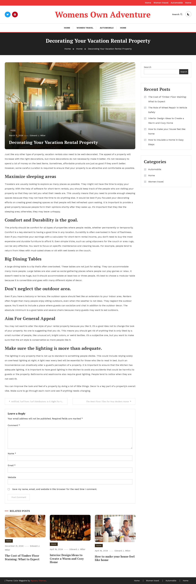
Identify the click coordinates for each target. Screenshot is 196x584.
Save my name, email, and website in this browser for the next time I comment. (54, 489)
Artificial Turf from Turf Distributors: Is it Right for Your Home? (39, 401)
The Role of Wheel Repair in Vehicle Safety (167, 110)
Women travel (161, 2)
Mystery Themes (38, 581)
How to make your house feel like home (115, 558)
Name (12, 453)
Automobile (177, 2)
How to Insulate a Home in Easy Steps (166, 142)
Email (11, 465)
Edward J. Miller (37, 135)
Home (148, 2)
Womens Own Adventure (103, 14)
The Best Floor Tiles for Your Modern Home (107, 401)
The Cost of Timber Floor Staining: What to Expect (22, 557)
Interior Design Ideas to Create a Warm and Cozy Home (67, 558)
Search (175, 14)
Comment (14, 425)
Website (12, 477)
